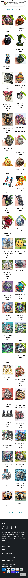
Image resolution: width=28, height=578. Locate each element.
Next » (21, 512)
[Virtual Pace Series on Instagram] (12, 527)
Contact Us (6, 546)
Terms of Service (9, 557)
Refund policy (7, 561)
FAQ (3, 550)
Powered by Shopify (7, 566)
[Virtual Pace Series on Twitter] (4, 527)
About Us (5, 542)
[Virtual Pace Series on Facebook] (8, 527)
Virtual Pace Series (11, 564)
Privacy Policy (8, 553)
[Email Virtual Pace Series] (16, 527)
